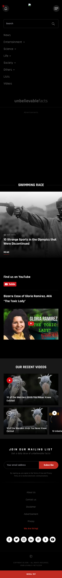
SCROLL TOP (31, 574)
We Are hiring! (31, 528)
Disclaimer (31, 506)
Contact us (31, 499)
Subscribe (49, 465)
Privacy (31, 521)
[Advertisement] (31, 145)
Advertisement (31, 514)
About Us (31, 492)
